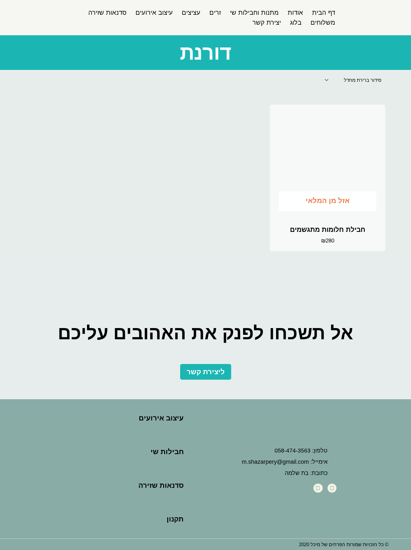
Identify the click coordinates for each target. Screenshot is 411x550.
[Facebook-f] (332, 488)
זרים (215, 12)
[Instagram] (318, 488)
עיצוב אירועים (154, 12)
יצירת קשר (266, 22)
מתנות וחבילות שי (254, 12)
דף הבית (323, 12)
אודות (295, 12)
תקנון (175, 519)
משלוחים (322, 22)
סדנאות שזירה (107, 12)
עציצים (191, 12)
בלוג (296, 22)
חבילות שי (167, 452)
